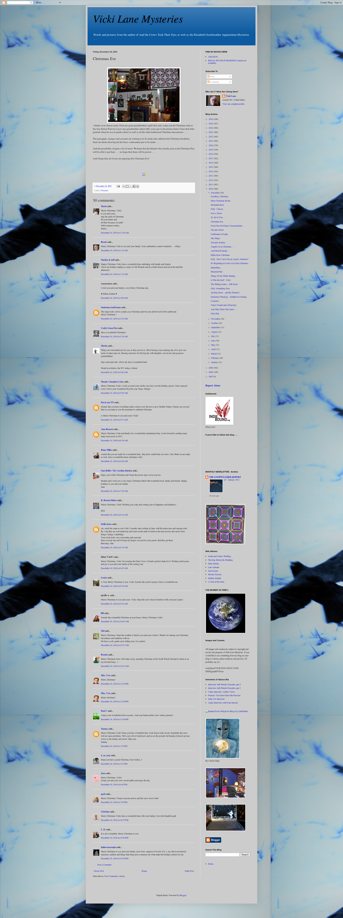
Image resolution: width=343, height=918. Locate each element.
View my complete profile (233, 103)
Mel (102, 630)
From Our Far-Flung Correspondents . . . (228, 225)
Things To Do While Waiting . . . (224, 275)
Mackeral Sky (217, 271)
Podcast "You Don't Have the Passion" (224, 695)
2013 (211, 175)
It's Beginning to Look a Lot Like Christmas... (230, 263)
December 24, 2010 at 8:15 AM (114, 547)
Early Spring (213, 563)
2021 (211, 140)
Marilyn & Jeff (107, 259)
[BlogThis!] (127, 186)
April (213, 349)
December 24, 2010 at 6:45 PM (114, 784)
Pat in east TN (107, 402)
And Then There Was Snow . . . (224, 309)
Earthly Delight (214, 578)
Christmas (104, 190)
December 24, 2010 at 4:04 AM (114, 372)
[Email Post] (118, 186)
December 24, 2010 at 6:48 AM (114, 461)
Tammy (104, 728)
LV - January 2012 (232, 479)
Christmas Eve (217, 221)
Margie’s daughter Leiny (112, 381)
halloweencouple (108, 847)
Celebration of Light (219, 234)
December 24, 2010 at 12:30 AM (115, 232)
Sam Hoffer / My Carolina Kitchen (116, 470)
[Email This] (124, 186)
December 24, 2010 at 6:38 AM (114, 440)
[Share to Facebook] (134, 186)
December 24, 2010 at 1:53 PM (114, 746)
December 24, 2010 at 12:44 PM (114, 719)
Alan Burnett (107, 429)
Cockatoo (215, 300)
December (215, 192)
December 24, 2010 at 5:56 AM (114, 392)
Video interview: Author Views (221, 691)
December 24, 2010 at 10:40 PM (114, 837)
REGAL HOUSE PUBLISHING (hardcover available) (227, 61)
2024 (211, 127)
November (216, 318)
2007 (211, 376)
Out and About (217, 229)
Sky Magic (215, 238)
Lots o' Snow (216, 213)
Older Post (189, 870)
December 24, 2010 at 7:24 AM (114, 490)
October (214, 323)
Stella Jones (106, 524)
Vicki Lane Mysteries (138, 18)
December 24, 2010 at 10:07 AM (115, 621)
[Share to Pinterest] (137, 186)
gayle (103, 793)
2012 (211, 180)
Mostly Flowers (215, 574)
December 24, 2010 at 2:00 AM (114, 297)
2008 (211, 371)
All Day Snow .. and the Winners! (225, 292)
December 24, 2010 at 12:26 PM (114, 701)
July (213, 336)
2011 (211, 184)
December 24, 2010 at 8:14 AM (114, 514)
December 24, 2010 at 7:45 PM (114, 802)
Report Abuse (212, 385)
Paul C (104, 710)
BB (102, 613)
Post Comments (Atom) (115, 876)
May (213, 344)
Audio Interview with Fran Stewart (223, 702)
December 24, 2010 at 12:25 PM (114, 683)
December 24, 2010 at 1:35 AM (114, 274)
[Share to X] (131, 186)
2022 (211, 136)
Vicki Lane (231, 96)
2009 (211, 367)
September (216, 327)
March (214, 353)
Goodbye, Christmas (219, 196)
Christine (105, 811)
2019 (211, 149)
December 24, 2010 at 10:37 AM (115, 645)
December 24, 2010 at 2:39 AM (114, 318)
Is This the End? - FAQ (220, 279)
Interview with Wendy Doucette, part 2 (224, 684)
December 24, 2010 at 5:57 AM (114, 419)
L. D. (103, 829)
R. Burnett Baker (109, 500)
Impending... (216, 267)
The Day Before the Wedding (220, 559)
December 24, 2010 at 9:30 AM (114, 585)
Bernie (104, 241)
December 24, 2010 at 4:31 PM (114, 763)
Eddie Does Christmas (220, 254)
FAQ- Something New (220, 288)
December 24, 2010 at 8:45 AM (114, 568)
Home (144, 870)
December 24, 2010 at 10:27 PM (114, 820)
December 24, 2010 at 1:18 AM (114, 250)
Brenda (104, 654)
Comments (214, 81)
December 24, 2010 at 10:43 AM (115, 666)
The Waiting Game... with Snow (224, 284)
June (103, 773)
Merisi (104, 206)
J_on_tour (105, 755)
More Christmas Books (221, 200)
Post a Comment (104, 864)
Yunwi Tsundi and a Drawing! (224, 304)
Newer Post (99, 870)
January (214, 362)
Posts (212, 76)
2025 (211, 123)
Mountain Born (217, 204)
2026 (211, 119)
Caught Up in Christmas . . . (223, 246)
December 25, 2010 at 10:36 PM (114, 858)
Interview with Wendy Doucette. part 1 (224, 687)
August (214, 331)
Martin (104, 345)
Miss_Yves (106, 675)
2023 (211, 132)
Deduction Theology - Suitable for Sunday (229, 296)
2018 (211, 153)
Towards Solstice (218, 242)
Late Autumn (213, 567)
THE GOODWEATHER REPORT (225, 477)
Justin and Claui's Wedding (219, 556)
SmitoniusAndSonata (111, 307)
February (215, 357)
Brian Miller (106, 449)
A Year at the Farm (216, 581)
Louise (104, 577)
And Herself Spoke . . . (220, 250)
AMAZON (213, 56)
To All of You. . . (218, 217)
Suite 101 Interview (216, 698)
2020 (211, 145)
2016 (211, 162)
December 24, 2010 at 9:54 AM (114, 603)
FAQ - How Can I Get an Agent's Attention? (229, 259)
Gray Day (215, 313)
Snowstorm (213, 570)
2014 (211, 171)
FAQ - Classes (217, 208)
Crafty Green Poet (109, 328)
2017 (211, 158)
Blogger (183, 895)
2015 (211, 166)
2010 (211, 188)
